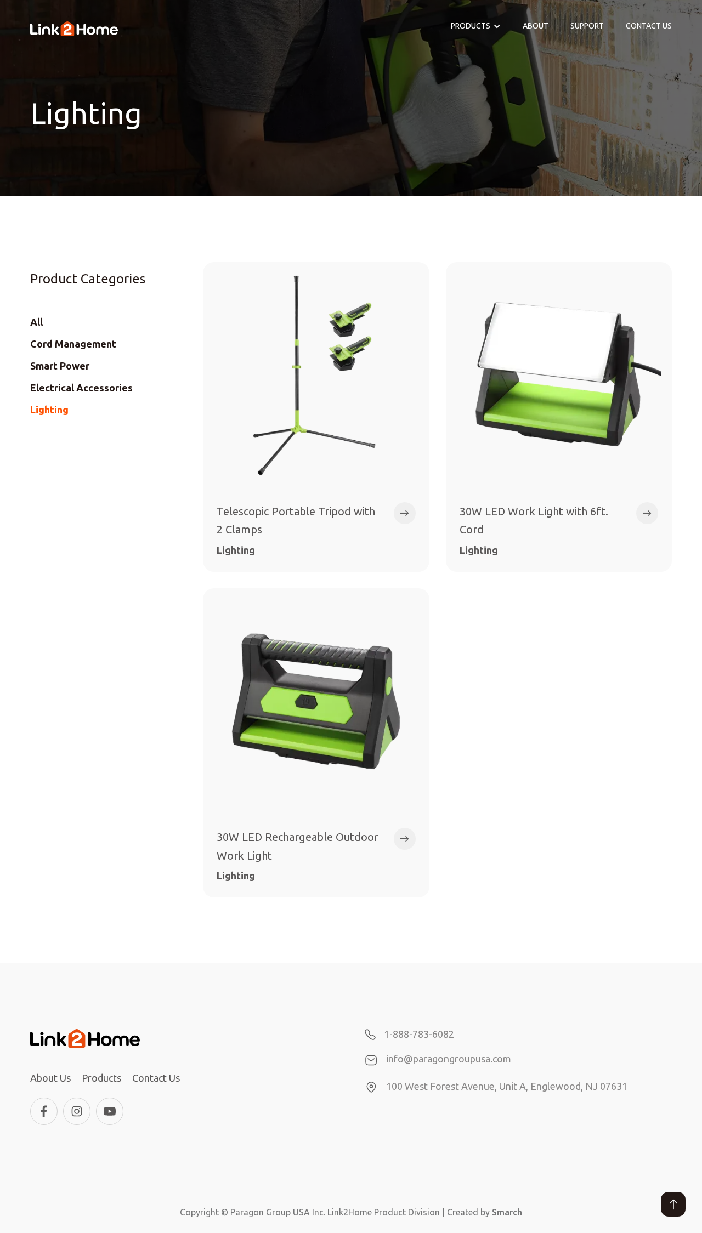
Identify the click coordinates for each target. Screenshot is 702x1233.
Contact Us (156, 1077)
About (535, 25)
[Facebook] (44, 1111)
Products (101, 1077)
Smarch (507, 1212)
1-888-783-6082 (419, 1034)
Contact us (649, 25)
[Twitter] (109, 1111)
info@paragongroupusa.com (448, 1059)
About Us (50, 1077)
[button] (476, 26)
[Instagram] (76, 1111)
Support (587, 25)
